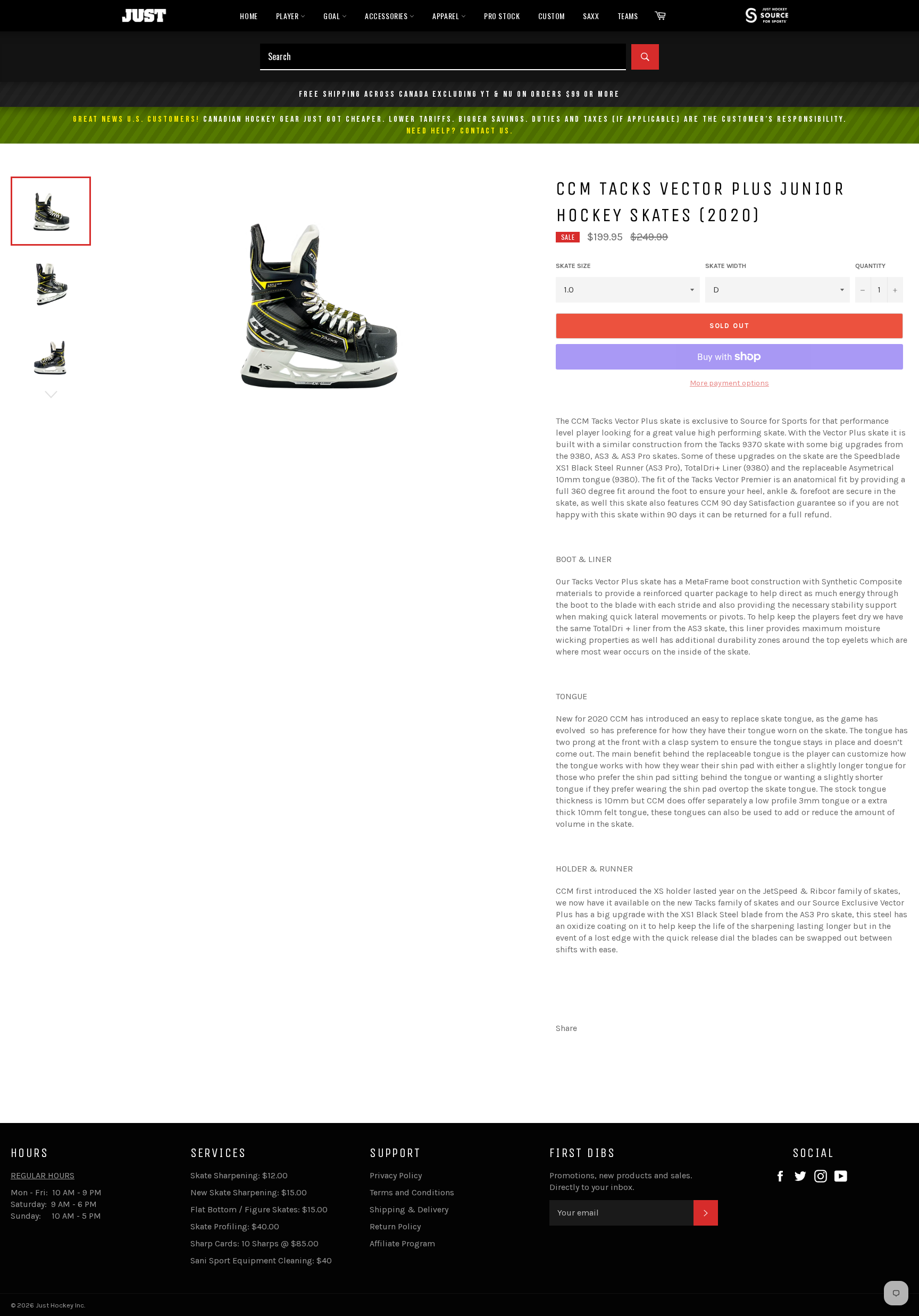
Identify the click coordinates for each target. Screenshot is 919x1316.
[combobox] (443, 57)
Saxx (591, 15)
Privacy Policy (396, 1175)
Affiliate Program (402, 1243)
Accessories (387, 15)
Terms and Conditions (412, 1192)
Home (248, 15)
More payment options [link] (729, 383)
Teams (627, 15)
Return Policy (395, 1226)
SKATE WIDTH (725, 266)
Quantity (870, 266)
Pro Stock (502, 15)
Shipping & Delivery (409, 1209)
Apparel (446, 15)
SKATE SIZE (573, 266)
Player (288, 15)
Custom (551, 15)
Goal (332, 15)
